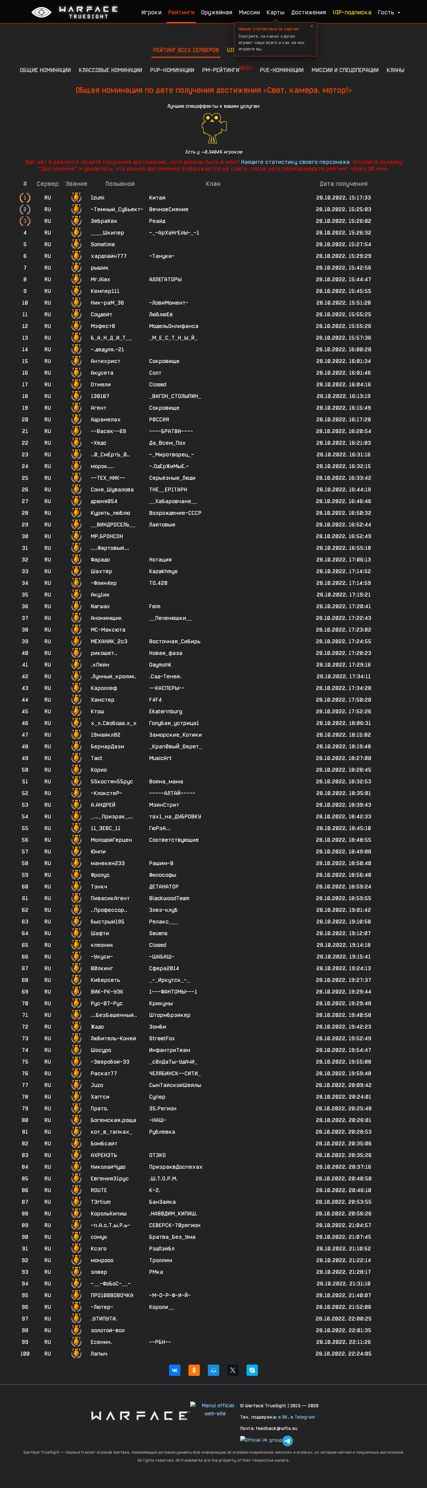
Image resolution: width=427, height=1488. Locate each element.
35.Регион (162, 1108)
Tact (96, 758)
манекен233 (108, 863)
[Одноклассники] (194, 1370)
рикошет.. (104, 653)
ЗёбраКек (104, 221)
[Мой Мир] (213, 1370)
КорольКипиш (109, 1213)
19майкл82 (105, 734)
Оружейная (216, 12)
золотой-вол (108, 1330)
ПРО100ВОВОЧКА (112, 1295)
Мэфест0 (103, 326)
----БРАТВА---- (171, 431)
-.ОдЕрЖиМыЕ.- (169, 466)
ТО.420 (158, 583)
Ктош (97, 711)
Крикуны (161, 1003)
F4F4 (155, 699)
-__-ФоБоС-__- (111, 1283)
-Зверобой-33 (110, 1061)
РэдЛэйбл (161, 1248)
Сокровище (164, 361)
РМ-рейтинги (227, 69)
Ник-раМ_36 (107, 302)
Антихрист (105, 361)
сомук (99, 1236)
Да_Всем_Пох (167, 442)
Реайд (157, 221)
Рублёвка (162, 1131)
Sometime (103, 244)
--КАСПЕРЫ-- (167, 688)
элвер (99, 1271)
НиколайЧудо (108, 1166)
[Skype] (252, 1370)
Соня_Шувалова (112, 489)
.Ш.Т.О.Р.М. (163, 1178)
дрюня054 (104, 501)
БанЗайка (162, 1201)
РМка (156, 1271)
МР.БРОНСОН (107, 536)
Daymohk (160, 664)
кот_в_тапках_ (111, 1131)
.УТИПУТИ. (104, 1318)
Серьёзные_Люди (172, 477)
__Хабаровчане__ (173, 501)
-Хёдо (98, 442)
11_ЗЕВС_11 (105, 828)
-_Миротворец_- (171, 454)
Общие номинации (45, 70)
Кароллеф (104, 688)
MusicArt (160, 758)
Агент (98, 407)
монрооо (102, 1260)
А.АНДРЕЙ (103, 804)
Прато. (99, 1108)
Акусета (102, 372)
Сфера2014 (164, 968)
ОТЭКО (157, 1155)
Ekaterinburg (165, 711)
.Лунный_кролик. (113, 676)
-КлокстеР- (106, 793)
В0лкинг (102, 968)
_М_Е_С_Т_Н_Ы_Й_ (173, 337)
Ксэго (98, 1248)
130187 (100, 396)
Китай (157, 197)
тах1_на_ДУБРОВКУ (175, 816)
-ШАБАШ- (161, 956)
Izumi (97, 197)
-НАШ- (157, 1120)
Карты (276, 12)
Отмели (101, 384)
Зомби (157, 1026)
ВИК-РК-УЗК (107, 991)
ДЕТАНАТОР (164, 886)
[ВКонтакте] (174, 1370)
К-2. (154, 1190)
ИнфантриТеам (169, 1050)
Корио (99, 769)
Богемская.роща (113, 1120)
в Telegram (303, 1417)
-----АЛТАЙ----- (172, 793)
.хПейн (100, 664)
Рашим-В (161, 863)
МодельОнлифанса (173, 326)
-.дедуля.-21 (107, 349)
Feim (154, 606)
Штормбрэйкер (169, 1015)
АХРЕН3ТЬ (104, 1155)
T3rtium (101, 1201)
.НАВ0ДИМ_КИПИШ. (173, 1213)
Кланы (395, 70)
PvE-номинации (282, 70)
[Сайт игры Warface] (140, 1415)
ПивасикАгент (110, 898)
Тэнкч (99, 886)
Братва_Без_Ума (172, 1236)
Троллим (160, 1260)
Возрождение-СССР (175, 512)
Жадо (97, 1026)
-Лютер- (102, 1307)
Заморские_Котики (175, 734)
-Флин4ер (104, 583)
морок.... (102, 466)
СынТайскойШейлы (175, 1085)
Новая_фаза (165, 653)
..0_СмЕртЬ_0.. (110, 454)
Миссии (249, 12)
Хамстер (102, 699)
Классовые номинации (110, 70)
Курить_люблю (110, 512)
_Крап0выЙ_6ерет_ (175, 746)
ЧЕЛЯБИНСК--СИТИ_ (175, 1073)
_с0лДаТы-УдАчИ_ (173, 1061)
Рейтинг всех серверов (186, 50)
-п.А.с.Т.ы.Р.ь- (110, 1225)
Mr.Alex (100, 279)
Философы (162, 874)
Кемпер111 (105, 291)
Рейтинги (181, 12)
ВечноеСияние (168, 209)
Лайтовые (162, 524)
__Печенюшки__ (170, 618)
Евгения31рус (110, 1178)
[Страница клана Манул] (215, 1409)
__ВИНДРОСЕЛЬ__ (113, 524)
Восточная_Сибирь (174, 641)
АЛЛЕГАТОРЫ (165, 279)
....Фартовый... (110, 547)
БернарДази (107, 746)
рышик (100, 267)
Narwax (100, 606)
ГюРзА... (160, 828)
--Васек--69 (108, 431)
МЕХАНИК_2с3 (109, 641)
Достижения (308, 12)
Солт (155, 372)
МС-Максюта (108, 629)
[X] (233, 1370)
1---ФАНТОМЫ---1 (173, 991)
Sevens (158, 933)
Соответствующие (174, 839)
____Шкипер (107, 232)
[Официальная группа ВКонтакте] (261, 1441)
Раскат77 (104, 1073)
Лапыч (99, 1353)
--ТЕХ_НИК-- (108, 477)
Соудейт (101, 314)
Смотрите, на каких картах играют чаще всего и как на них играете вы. (272, 39)
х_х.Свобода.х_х (114, 723)
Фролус (100, 874)
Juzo (97, 1085)
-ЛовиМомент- (168, 302)
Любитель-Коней (113, 1038)
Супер (157, 1096)
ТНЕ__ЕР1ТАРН (168, 489)
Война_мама (166, 781)
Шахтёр (101, 571)
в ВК (283, 1417)
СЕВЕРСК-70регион (174, 1225)
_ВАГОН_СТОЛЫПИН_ (175, 396)
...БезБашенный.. (114, 1015)
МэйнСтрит (164, 804)
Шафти (100, 933)
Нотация (160, 559)
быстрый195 (107, 921)
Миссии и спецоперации (345, 70)
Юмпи (98, 851)
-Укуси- (102, 956)
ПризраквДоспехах (176, 1166)
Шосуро (101, 1050)
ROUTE (99, 1190)
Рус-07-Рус (107, 1003)
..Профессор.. (109, 909)
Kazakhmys (163, 571)
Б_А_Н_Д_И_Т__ (111, 337)
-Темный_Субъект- (117, 209)
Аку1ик (100, 594)
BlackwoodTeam (169, 898)
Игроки (151, 12)
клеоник (102, 945)
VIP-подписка (352, 12)
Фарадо (100, 559)
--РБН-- (160, 1342)
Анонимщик (106, 618)
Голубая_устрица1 (174, 723)
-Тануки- (162, 256)
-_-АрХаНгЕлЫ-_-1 (174, 232)
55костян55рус (112, 781)
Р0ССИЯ (159, 419)
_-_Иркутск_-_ (169, 980)
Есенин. (101, 1342)
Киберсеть (105, 980)
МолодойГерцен (111, 839)
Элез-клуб (163, 909)
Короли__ (161, 1307)
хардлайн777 (109, 256)
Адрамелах (106, 419)
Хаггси (100, 1096)
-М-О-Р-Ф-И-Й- (170, 1295)
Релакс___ (163, 921)
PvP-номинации (172, 70)
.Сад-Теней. (165, 676)
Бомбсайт (104, 1143)
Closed (157, 384)
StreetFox (162, 1038)
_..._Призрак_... (112, 816)
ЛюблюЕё (161, 314)
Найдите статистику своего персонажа (295, 161)
